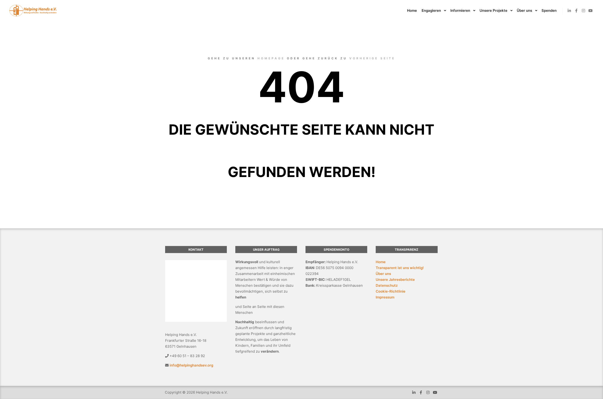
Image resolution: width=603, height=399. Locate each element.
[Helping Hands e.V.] (33, 10)
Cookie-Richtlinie (390, 291)
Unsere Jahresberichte (395, 279)
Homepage (271, 58)
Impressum (385, 297)
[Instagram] (583, 11)
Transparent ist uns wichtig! (400, 268)
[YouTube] (590, 11)
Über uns (383, 273)
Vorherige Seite (372, 58)
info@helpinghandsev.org (191, 365)
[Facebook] (576, 11)
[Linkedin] (569, 11)
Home (381, 262)
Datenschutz (387, 285)
